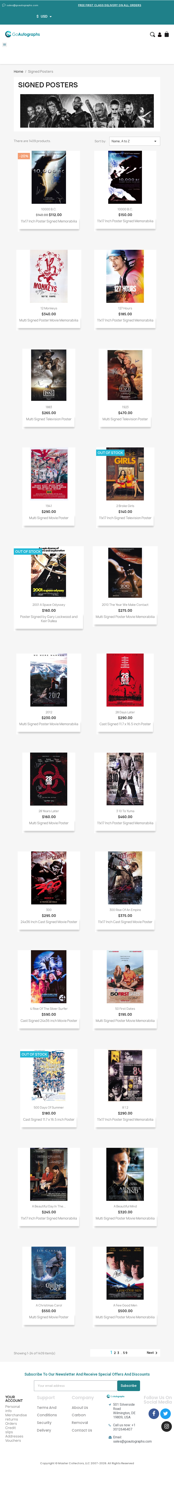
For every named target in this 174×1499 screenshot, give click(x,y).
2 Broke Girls (125, 506)
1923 (125, 407)
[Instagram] (166, 1426)
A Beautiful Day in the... (49, 1206)
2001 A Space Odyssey (48, 605)
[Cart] (167, 34)
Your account (14, 1399)
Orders (11, 1423)
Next (153, 1352)
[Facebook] (154, 1413)
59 (125, 1353)
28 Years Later (49, 811)
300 (49, 910)
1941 (49, 506)
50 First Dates (125, 1009)
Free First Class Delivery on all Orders (109, 5)
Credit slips (10, 1429)
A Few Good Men (125, 1305)
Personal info (12, 1408)
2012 (49, 712)
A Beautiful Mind (125, 1206)
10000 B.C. (48, 209)
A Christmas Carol (49, 1305)
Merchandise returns (16, 1417)
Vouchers (13, 1440)
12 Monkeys (49, 308)
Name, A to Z (135, 141)
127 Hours (125, 308)
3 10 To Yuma (125, 811)
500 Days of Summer (49, 1107)
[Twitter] (165, 1413)
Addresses (14, 1436)
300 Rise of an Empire (125, 910)
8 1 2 (125, 1107)
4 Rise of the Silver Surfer (49, 1009)
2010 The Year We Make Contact (125, 605)
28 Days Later (125, 712)
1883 (49, 407)
